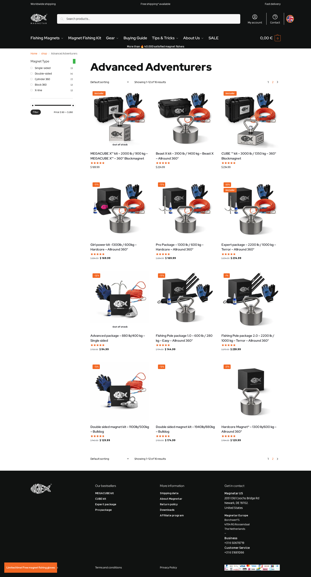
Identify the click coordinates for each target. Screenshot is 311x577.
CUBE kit (100, 498)
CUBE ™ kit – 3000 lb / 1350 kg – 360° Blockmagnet (248, 156)
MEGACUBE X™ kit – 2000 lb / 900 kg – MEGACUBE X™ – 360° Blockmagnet (119, 156)
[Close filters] (74, 61)
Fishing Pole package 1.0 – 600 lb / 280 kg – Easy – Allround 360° (184, 338)
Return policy (169, 504)
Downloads (167, 509)
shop (44, 53)
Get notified (120, 176)
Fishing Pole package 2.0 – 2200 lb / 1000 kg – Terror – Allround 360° (247, 338)
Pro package (103, 509)
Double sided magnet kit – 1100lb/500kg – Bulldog (119, 429)
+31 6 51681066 (234, 552)
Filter (35, 112)
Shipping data (169, 493)
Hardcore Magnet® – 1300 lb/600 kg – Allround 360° (248, 429)
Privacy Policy (168, 567)
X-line (38, 90)
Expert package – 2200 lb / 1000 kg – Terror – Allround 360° (248, 247)
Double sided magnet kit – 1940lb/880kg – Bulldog (185, 429)
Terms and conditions (108, 567)
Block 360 (41, 84)
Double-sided (43, 73)
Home (34, 53)
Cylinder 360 (42, 79)
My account (255, 22)
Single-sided (43, 68)
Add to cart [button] (185, 176)
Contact (275, 22)
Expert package (105, 504)
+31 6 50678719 (234, 543)
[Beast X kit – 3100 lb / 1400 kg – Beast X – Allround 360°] (185, 118)
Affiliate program (172, 515)
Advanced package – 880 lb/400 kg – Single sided (117, 338)
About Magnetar (171, 498)
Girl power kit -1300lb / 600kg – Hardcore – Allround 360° (113, 247)
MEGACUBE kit (104, 493)
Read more (251, 176)
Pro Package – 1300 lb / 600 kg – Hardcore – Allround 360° (179, 247)
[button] (270, 38)
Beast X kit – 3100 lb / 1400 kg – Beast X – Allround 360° (185, 156)
